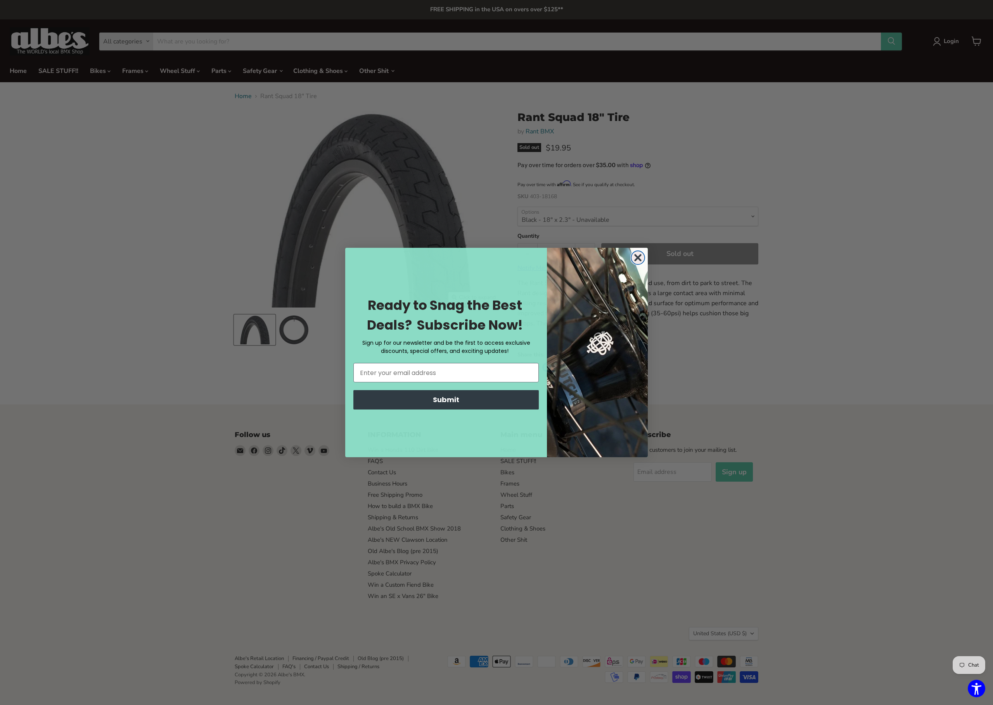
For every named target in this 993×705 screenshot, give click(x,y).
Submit (446, 399)
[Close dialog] (638, 257)
